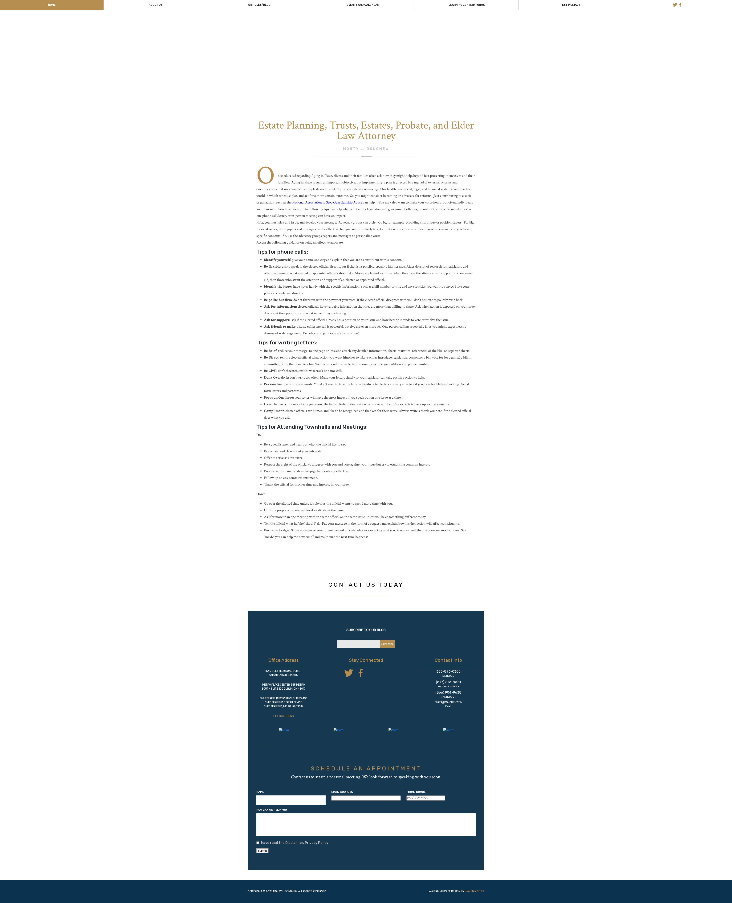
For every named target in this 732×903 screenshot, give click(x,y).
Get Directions (283, 716)
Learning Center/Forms (467, 4)
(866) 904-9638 (448, 692)
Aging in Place (360, 36)
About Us (155, 4)
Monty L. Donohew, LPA (366, 28)
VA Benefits (393, 45)
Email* (358, 638)
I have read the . (293, 843)
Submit (262, 850)
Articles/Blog (259, 4)
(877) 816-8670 (448, 682)
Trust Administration (359, 40)
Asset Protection (417, 36)
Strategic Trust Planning (329, 45)
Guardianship (419, 40)
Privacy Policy (316, 843)
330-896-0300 (448, 671)
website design (450, 891)
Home (52, 4)
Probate (429, 45)
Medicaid (305, 40)
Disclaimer (294, 843)
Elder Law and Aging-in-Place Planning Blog (366, 50)
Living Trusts (309, 36)
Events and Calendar (363, 4)
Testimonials (570, 4)
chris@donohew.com (448, 702)
